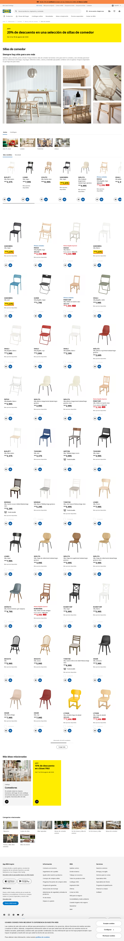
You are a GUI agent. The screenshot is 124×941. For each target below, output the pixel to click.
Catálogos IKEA (74, 882)
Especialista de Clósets (103, 882)
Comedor (19, 21)
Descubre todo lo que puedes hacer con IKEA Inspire (18, 875)
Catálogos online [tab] (37, 16)
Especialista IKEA (101, 878)
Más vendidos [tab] (7, 155)
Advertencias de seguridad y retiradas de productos (55, 893)
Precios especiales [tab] (77, 16)
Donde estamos (74, 871)
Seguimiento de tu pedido (50, 871)
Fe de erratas (47, 897)
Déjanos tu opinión (48, 901)
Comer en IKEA (59, 5)
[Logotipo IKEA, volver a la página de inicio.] (7, 11)
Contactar (89, 5)
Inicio (4, 21)
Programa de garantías (49, 885)
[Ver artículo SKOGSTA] (17, 645)
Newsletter (73, 906)
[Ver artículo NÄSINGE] (17, 488)
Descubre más (7, 899)
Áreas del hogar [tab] (24, 16)
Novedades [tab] (49, 16)
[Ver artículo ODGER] (106, 645)
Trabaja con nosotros (76, 875)
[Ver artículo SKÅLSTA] (85, 168)
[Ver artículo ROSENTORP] (76, 593)
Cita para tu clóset (80, 5)
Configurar (107, 929)
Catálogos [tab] (13, 132)
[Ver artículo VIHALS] (106, 284)
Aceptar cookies (108, 923)
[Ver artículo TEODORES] (47, 437)
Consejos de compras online (51, 878)
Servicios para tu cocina (103, 875)
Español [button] (117, 5)
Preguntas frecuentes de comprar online (55, 882)
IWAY (71, 909)
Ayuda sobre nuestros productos (52, 875)
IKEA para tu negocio (49, 5)
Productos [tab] (9, 16)
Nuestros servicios (101, 868)
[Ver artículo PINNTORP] (76, 284)
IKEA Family (39, 5)
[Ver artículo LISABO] (29, 168)
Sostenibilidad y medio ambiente (79, 899)
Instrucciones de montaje (50, 889)
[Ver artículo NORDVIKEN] (47, 593)
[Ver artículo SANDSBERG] (67, 168)
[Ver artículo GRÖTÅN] (76, 437)
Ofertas (72, 889)
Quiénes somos (74, 868)
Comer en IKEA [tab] (91, 16)
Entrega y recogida (101, 871)
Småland (98, 892)
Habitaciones (11, 21)
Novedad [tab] (18, 155)
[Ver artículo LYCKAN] (76, 699)
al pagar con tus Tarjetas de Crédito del (67, 2)
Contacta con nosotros (50, 868)
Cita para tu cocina (69, 5)
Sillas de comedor (45, 21)
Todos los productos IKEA (77, 878)
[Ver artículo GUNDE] (47, 284)
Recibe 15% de (44, 2)
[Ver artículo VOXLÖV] (48, 168)
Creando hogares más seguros (79, 902)
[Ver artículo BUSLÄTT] (11, 168)
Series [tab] (5, 132)
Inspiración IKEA (74, 885)
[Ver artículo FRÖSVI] (104, 168)
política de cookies (43, 937)
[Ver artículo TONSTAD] (76, 488)
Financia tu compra (102, 889)
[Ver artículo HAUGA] (76, 232)
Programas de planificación (104, 885)
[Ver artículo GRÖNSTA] (17, 593)
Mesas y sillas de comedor (31, 21)
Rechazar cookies (109, 936)
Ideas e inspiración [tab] (62, 16)
